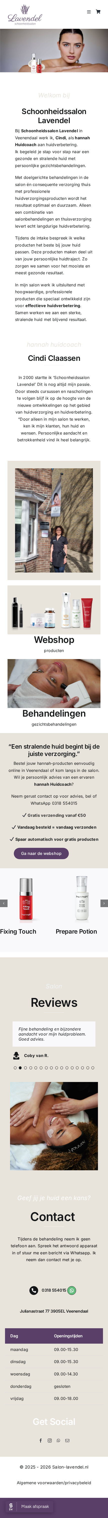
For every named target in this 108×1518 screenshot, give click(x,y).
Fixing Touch (18, 931)
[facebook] (41, 1451)
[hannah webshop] (54, 587)
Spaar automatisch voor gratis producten (56, 839)
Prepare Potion (76, 931)
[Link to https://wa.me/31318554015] (71, 1300)
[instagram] (50, 1451)
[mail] (67, 1451)
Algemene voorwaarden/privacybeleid (54, 1492)
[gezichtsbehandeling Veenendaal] (54, 661)
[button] (4, 903)
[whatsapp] (58, 1451)
